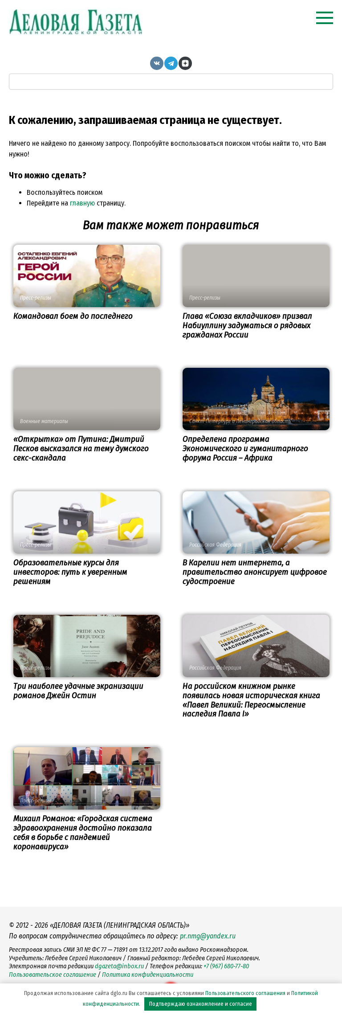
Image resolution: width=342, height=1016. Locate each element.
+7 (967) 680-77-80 (226, 966)
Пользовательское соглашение (52, 975)
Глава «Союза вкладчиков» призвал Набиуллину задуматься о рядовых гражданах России (247, 325)
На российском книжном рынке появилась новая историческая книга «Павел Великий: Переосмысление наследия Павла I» (251, 700)
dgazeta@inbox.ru (119, 966)
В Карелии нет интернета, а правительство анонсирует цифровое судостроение (255, 571)
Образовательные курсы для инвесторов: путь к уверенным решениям (70, 571)
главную (82, 203)
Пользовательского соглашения (245, 993)
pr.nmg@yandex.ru (208, 936)
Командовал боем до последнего (73, 316)
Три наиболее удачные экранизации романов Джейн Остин (78, 690)
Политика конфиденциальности (147, 975)
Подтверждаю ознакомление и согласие (200, 1003)
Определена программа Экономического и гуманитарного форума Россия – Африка (245, 448)
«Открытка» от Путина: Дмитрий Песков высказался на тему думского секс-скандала (81, 448)
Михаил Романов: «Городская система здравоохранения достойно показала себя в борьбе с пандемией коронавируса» (82, 832)
